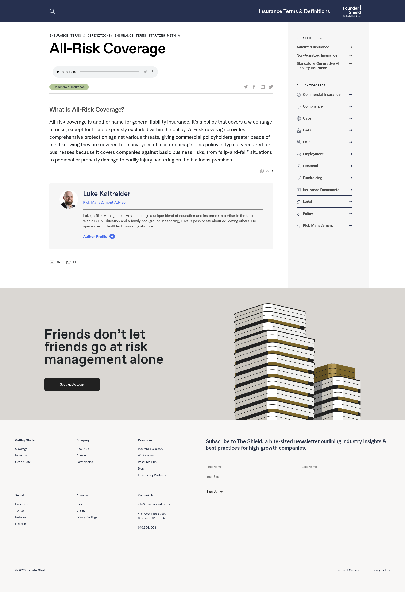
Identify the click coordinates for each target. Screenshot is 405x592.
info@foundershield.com (154, 504)
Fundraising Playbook (152, 475)
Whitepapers (146, 455)
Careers (82, 455)
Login (80, 504)
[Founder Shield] (350, 11)
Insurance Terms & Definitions (80, 35)
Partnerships (85, 462)
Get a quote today (72, 384)
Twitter (19, 511)
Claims (81, 511)
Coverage (21, 449)
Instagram (21, 517)
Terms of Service (347, 570)
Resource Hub (147, 462)
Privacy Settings (87, 517)
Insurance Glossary (150, 449)
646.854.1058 (147, 527)
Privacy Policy (380, 570)
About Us (83, 449)
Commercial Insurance (69, 87)
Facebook (21, 504)
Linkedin (20, 524)
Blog (141, 468)
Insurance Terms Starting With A (147, 35)
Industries (21, 455)
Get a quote (23, 462)
